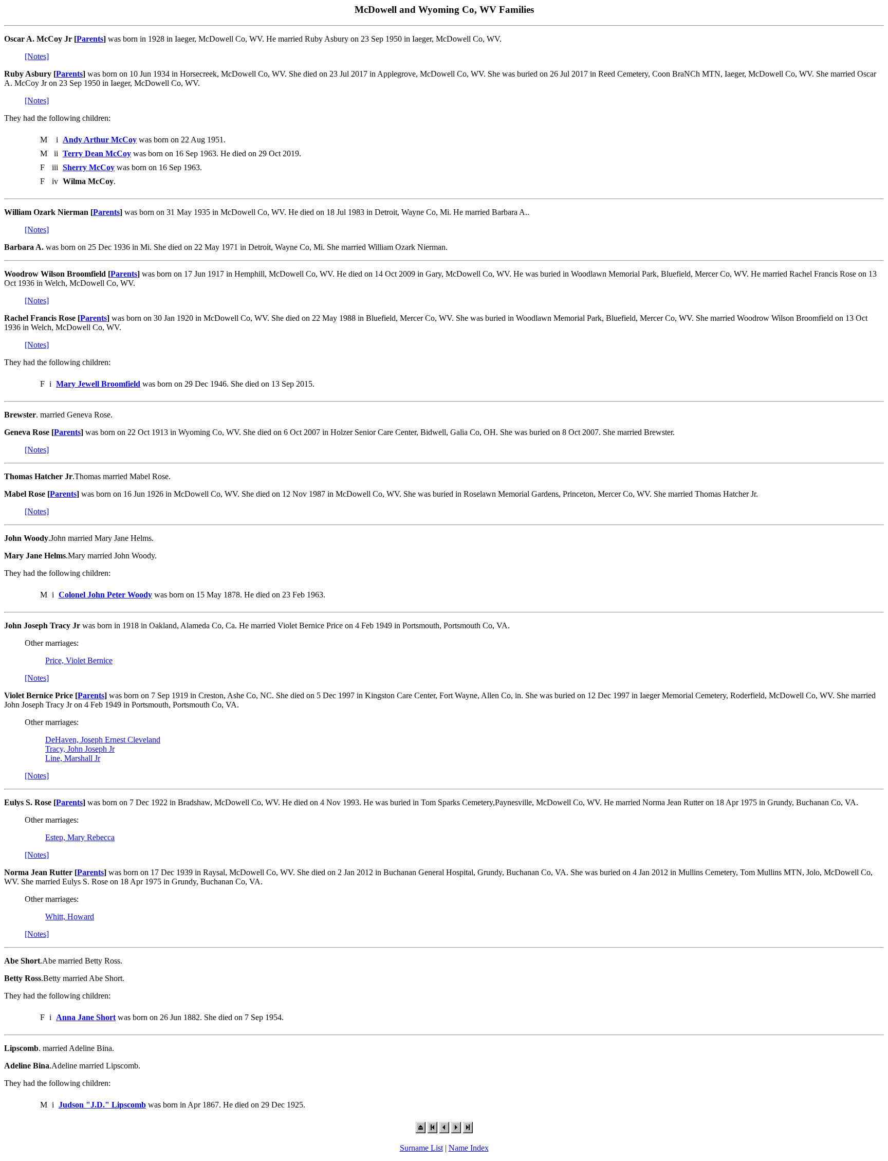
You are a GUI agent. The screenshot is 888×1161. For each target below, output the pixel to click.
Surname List (421, 1148)
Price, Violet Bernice (79, 660)
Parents (90, 38)
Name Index (469, 1148)
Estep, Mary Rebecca (80, 837)
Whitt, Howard (69, 916)
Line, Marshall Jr (72, 758)
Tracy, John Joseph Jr (80, 749)
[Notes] (37, 56)
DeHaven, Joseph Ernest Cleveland (102, 739)
